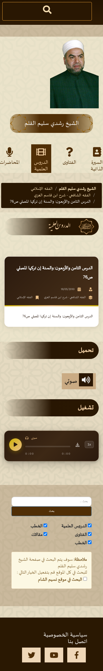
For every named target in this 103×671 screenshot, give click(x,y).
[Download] (77, 446)
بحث (51, 511)
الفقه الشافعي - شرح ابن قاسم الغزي (62, 195)
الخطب (37, 526)
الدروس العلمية (41, 165)
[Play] (15, 444)
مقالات (37, 535)
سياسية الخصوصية (65, 635)
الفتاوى (69, 162)
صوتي (72, 381)
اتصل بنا (77, 641)
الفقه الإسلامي (42, 188)
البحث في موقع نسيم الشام (60, 579)
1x (89, 444)
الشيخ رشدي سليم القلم (77, 188)
